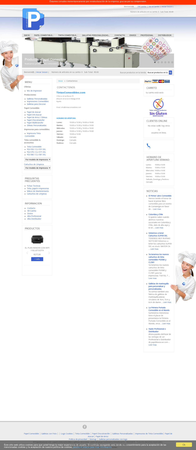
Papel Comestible (31, 433)
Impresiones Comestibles (38, 101)
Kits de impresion (34, 90)
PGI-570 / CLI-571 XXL (36, 152)
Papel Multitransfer (35, 122)
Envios (132, 35)
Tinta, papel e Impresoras (38, 188)
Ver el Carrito (154, 6)
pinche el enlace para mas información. (92, 447)
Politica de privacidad (78, 439)
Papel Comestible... (43, 35)
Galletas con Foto (49, 433)
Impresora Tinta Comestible (33, 134)
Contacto (120, 35)
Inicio (27, 35)
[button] (26, 251)
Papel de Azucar (34, 112)
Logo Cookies (67, 433)
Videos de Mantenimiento (38, 191)
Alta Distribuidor (34, 218)
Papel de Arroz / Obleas (37, 117)
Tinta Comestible (34, 146)
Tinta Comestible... (67, 35)
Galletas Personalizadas (37, 98)
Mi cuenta (142, 6)
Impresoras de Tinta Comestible (149, 433)
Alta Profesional (34, 216)
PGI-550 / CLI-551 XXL (36, 149)
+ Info (37, 259)
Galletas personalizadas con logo (113, 439)
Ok (184, 444)
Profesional (147, 35)
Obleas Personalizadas (36, 125)
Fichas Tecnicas (33, 185)
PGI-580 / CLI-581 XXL (36, 154)
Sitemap (92, 439)
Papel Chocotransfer (36, 120)
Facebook (85, 427)
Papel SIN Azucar (34, 114)
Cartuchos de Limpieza (34, 164)
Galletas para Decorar (36, 104)
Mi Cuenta (31, 210)
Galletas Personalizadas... (95, 35)
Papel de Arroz (102, 436)
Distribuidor (164, 35)
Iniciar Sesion (167, 6)
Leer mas (157, 209)
